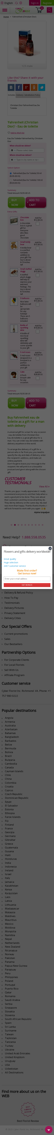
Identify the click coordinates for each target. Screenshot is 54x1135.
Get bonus (27, 585)
